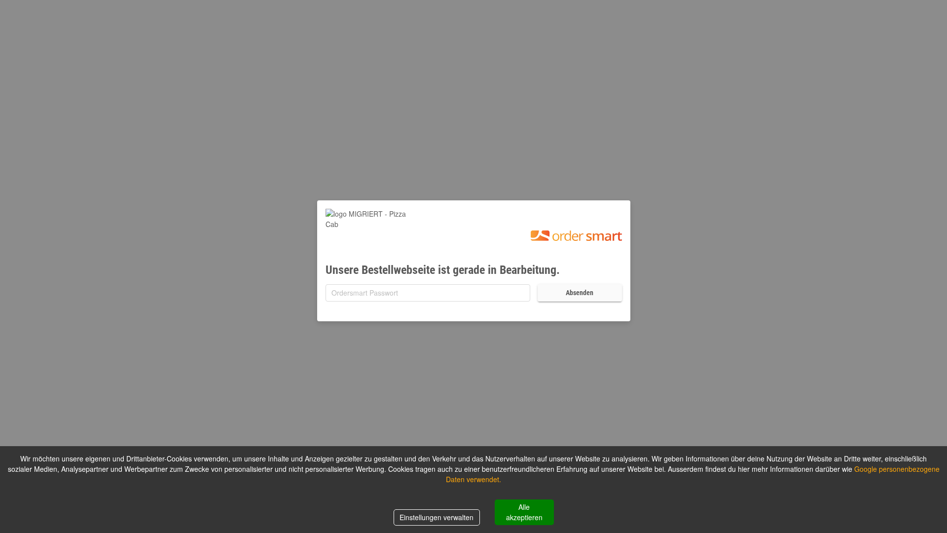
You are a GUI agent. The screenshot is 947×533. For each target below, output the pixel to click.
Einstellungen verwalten (437, 517)
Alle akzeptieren (524, 512)
